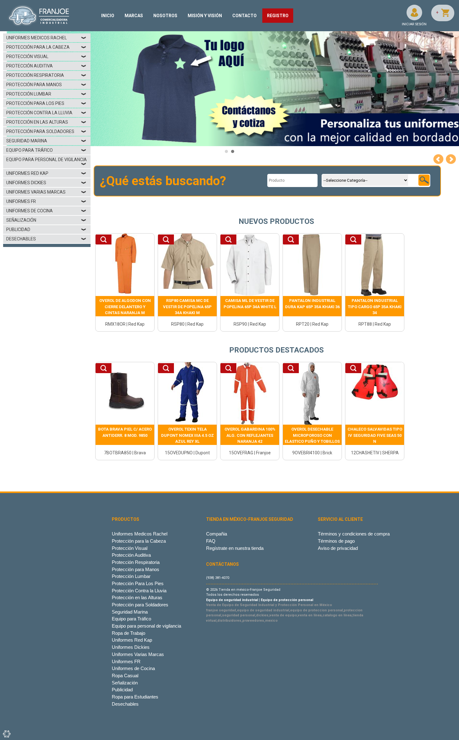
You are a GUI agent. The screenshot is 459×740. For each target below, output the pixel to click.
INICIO (107, 15)
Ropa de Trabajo (128, 633)
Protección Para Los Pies (46, 103)
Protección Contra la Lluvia (46, 112)
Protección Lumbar (46, 93)
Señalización (46, 220)
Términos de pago (336, 541)
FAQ (210, 541)
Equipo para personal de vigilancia (46, 161)
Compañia (216, 533)
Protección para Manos (46, 84)
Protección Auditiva (46, 65)
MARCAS (134, 15)
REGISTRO (278, 15)
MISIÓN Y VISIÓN (205, 15)
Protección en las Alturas (46, 122)
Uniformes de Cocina (46, 210)
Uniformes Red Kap (46, 173)
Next (451, 159)
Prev (438, 159)
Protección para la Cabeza (46, 47)
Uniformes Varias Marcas (46, 192)
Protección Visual (46, 56)
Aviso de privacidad (338, 548)
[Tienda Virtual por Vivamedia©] (6, 733)
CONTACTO (244, 15)
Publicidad (46, 229)
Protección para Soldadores (46, 131)
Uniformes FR (46, 201)
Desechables (46, 238)
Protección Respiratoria (46, 75)
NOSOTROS (165, 15)
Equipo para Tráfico (46, 150)
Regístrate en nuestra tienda (235, 548)
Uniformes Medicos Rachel (46, 37)
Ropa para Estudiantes (135, 696)
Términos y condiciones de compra (354, 533)
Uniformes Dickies (46, 182)
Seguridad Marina (46, 140)
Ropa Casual (125, 675)
